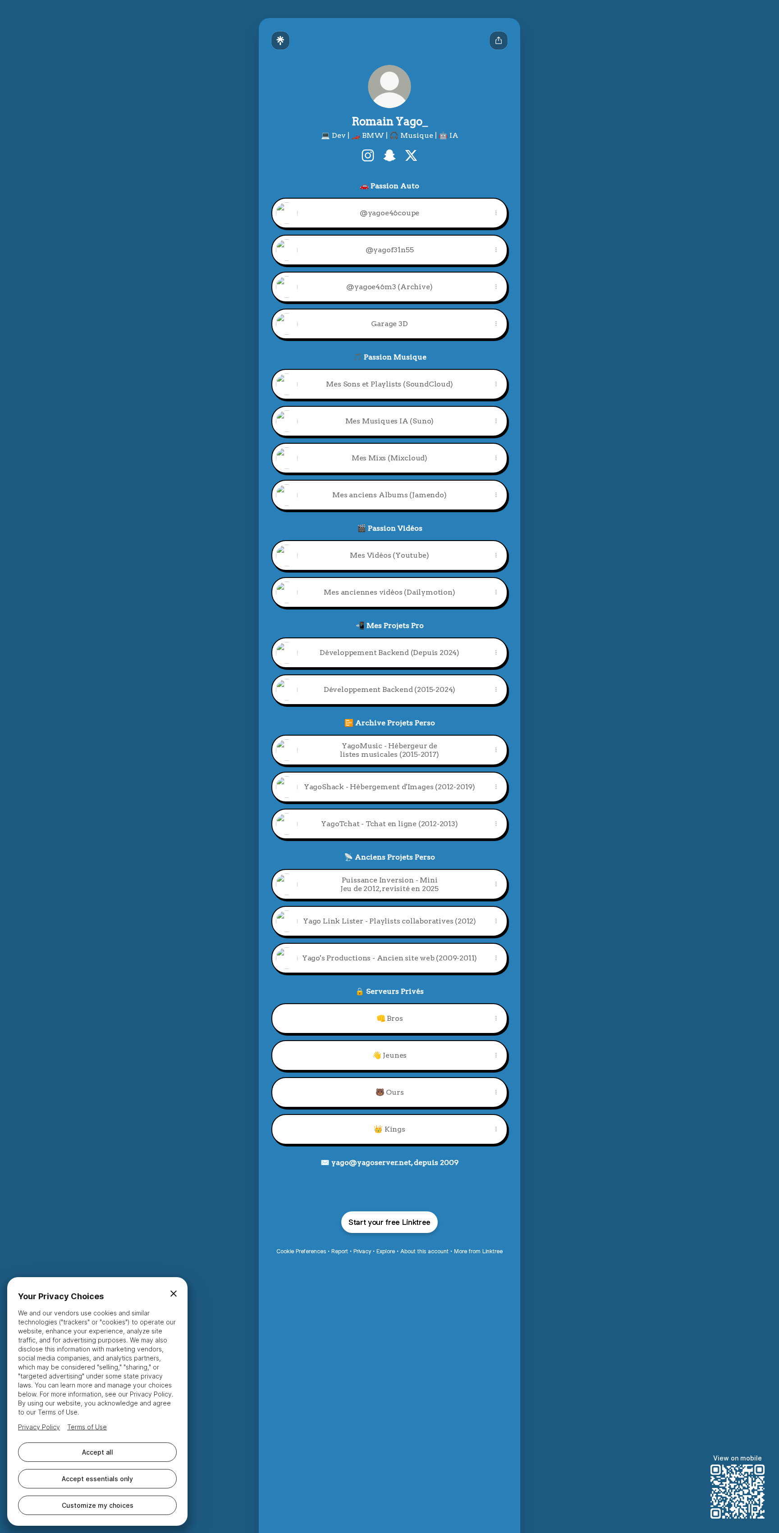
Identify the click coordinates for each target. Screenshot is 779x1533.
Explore (385, 1251)
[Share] (495, 213)
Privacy (362, 1251)
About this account (424, 1251)
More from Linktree (478, 1251)
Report (339, 1251)
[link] (368, 155)
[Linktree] (280, 41)
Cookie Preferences (301, 1251)
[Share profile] (499, 41)
